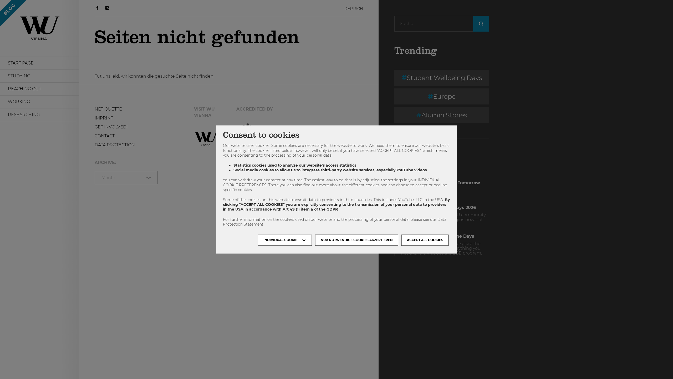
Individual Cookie (280, 240)
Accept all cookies (425, 240)
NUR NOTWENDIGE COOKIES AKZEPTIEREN (357, 240)
